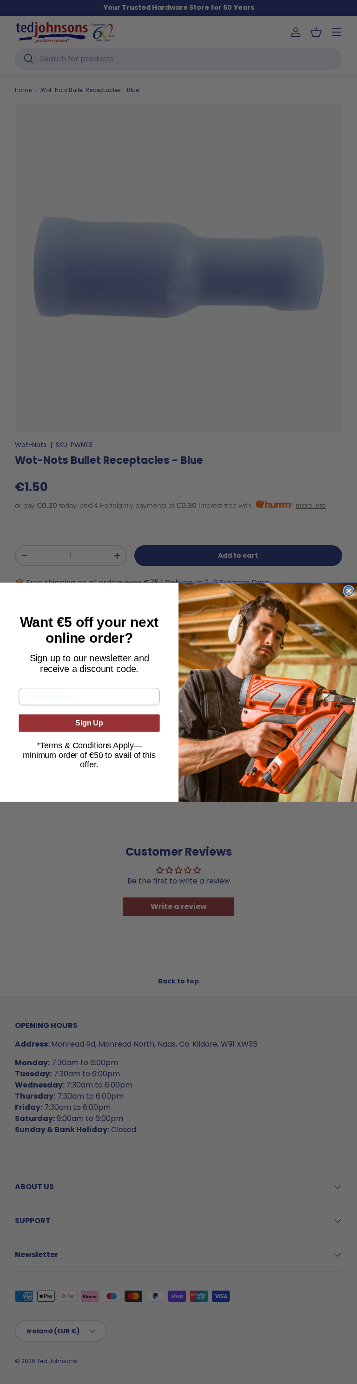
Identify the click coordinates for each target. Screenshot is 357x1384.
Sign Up (89, 723)
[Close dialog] (348, 590)
